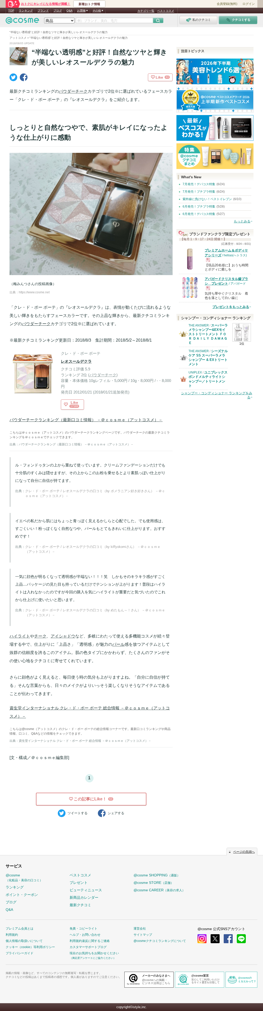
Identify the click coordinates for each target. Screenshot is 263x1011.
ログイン (248, 4)
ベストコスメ (165, 10)
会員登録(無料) (227, 4)
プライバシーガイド (19, 953)
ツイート (78, 813)
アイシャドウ (63, 636)
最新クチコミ (80, 905)
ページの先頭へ (244, 852)
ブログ (57, 10)
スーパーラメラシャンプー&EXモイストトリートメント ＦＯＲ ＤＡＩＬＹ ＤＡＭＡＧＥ (208, 334)
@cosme (24, 877)
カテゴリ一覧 (145, 10)
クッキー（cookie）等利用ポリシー (30, 947)
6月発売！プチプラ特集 (199, 206)
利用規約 (12, 935)
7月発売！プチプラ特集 (199, 191)
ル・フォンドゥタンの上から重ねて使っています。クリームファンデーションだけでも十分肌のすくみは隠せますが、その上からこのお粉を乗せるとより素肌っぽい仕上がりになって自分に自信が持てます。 (90, 473)
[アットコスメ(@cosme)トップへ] (22, 22)
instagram (202, 938)
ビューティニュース (86, 890)
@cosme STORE (154, 883)
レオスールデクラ (76, 361)
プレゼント (79, 883)
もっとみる (242, 221)
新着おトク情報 (89, 4)
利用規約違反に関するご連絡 (90, 941)
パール (118, 644)
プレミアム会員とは (19, 928)
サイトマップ (143, 935)
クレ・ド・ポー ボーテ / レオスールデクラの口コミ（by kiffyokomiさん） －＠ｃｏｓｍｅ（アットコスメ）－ (93, 549)
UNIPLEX (195, 372)
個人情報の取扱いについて (24, 941)
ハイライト (20, 636)
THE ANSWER (199, 325)
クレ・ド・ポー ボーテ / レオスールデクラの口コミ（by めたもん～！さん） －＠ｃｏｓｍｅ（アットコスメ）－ (95, 612)
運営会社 (140, 928)
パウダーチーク (73, 91)
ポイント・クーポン (22, 895)
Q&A (69, 10)
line (241, 938)
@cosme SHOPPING (157, 875)
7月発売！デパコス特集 (199, 184)
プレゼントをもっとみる (230, 307)
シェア (116, 813)
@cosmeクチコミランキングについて (160, 941)
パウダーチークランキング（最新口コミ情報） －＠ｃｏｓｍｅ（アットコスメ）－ (86, 420)
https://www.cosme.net (34, 292)
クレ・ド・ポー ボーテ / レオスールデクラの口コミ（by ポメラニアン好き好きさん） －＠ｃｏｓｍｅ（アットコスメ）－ (95, 493)
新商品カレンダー (84, 897)
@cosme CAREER (159, 890)
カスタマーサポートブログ (88, 947)
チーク (40, 636)
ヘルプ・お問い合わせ (85, 935)
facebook (228, 938)
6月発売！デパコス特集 (199, 214)
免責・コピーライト (83, 928)
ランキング (26, 10)
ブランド (43, 10)
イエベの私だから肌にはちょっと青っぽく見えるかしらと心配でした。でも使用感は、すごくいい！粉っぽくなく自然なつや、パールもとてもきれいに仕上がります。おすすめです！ (90, 528)
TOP (11, 10)
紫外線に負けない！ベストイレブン (207, 199)
